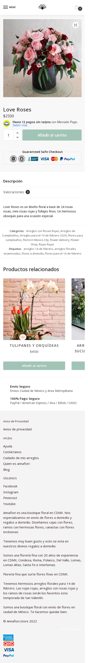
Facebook (10, 486)
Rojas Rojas (46, 244)
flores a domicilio (33, 253)
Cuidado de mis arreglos (21, 458)
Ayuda (7, 446)
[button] (75, 25)
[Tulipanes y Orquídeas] (34, 309)
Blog (6, 469)
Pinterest (10, 498)
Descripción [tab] (12, 181)
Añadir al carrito (52, 135)
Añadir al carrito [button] (34, 366)
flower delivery (59, 240)
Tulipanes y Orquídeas (34, 345)
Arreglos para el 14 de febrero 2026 (43, 235)
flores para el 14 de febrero (63, 253)
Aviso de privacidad (17, 429)
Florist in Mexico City (36, 240)
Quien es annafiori (17, 463)
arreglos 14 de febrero (38, 249)
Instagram (10, 492)
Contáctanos (12, 452)
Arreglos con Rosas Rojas (42, 231)
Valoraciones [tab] (15, 192)
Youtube (9, 504)
